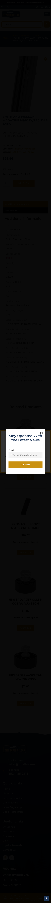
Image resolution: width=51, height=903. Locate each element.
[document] (25, 451)
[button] (41, 433)
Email (11, 450)
